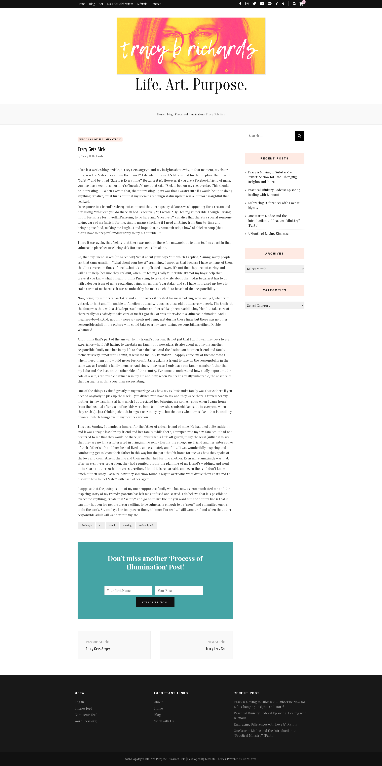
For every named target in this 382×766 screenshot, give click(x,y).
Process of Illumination (100, 139)
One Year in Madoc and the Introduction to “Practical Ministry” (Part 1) (274, 220)
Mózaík (142, 4)
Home (81, 4)
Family (112, 525)
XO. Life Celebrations (120, 4)
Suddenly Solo (146, 525)
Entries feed (83, 708)
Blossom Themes (215, 759)
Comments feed (86, 715)
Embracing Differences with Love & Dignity (265, 724)
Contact (156, 4)
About (158, 702)
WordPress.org (86, 721)
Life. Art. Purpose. (191, 84)
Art (101, 4)
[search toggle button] (294, 3)
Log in (79, 702)
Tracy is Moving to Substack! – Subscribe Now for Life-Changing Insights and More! (272, 177)
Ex (100, 525)
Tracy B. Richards (92, 156)
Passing (127, 525)
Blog (92, 4)
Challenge (86, 525)
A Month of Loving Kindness (268, 233)
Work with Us (164, 721)
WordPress (249, 759)
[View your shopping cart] (301, 3)
